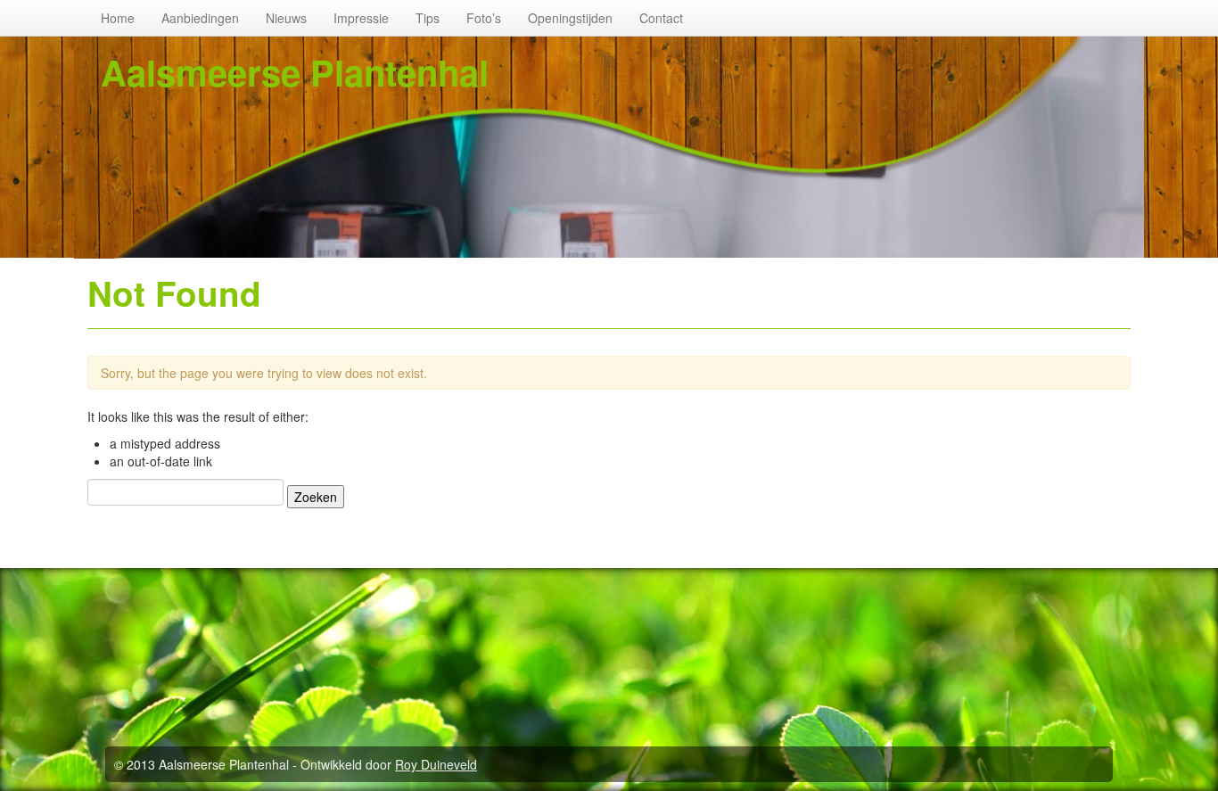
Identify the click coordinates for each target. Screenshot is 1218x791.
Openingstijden (570, 18)
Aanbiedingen (200, 18)
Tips (428, 18)
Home (118, 18)
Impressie (361, 18)
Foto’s (483, 18)
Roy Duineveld (436, 764)
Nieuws (286, 18)
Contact (661, 18)
